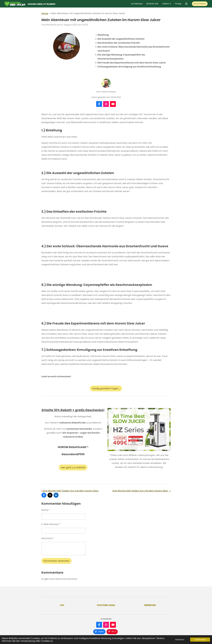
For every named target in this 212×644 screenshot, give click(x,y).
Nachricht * (47, 538)
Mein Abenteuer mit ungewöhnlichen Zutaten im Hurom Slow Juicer (88, 13)
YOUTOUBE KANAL (106, 605)
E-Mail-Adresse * (50, 524)
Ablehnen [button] (179, 639)
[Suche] (186, 3)
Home (44, 13)
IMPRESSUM (150, 605)
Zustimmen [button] (200, 639)
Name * (45, 510)
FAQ (62, 605)
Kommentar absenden (56, 560)
